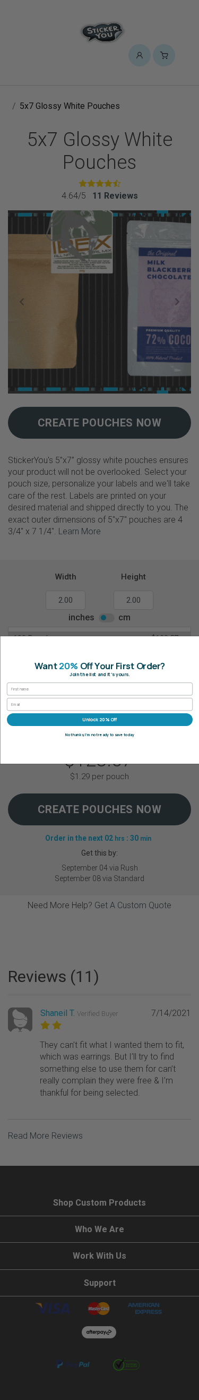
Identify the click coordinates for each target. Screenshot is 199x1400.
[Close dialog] (192, 642)
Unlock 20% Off (99, 719)
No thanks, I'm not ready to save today (99, 734)
